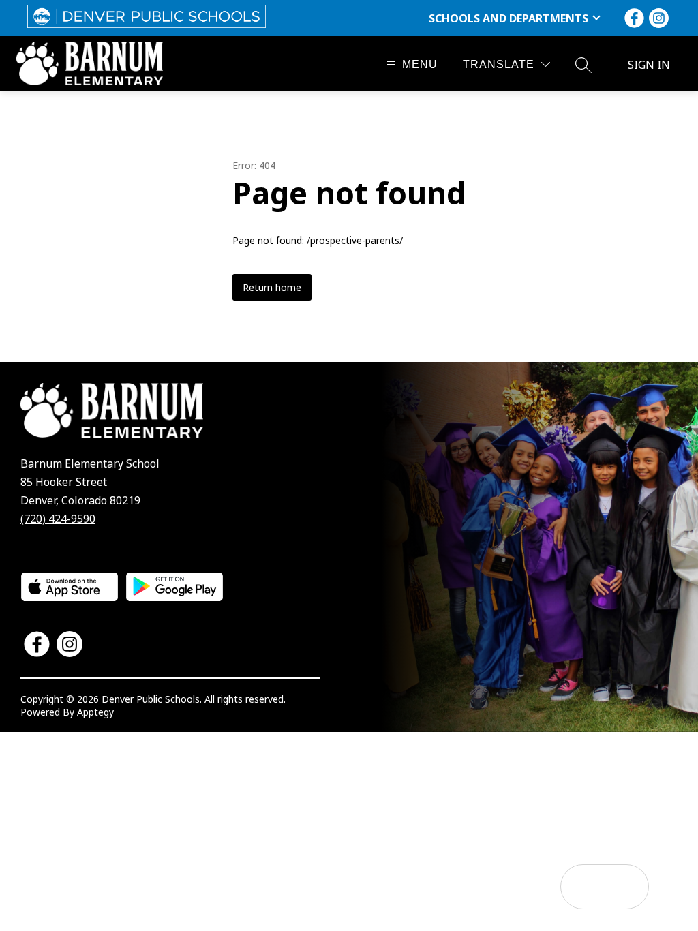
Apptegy (95, 711)
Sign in (649, 64)
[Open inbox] (583, 887)
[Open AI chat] (626, 887)
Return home (272, 287)
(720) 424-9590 (57, 518)
